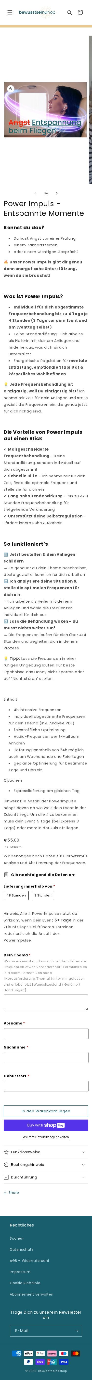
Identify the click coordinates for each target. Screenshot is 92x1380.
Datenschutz (22, 1249)
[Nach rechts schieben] (57, 193)
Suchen (17, 1238)
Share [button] (14, 1192)
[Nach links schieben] (35, 193)
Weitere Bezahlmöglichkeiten (46, 1137)
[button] (9, 12)
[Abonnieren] (76, 1331)
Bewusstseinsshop (52, 1371)
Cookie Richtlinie (25, 1282)
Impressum (20, 1271)
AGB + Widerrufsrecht (30, 1260)
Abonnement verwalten (31, 1294)
